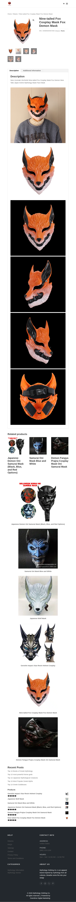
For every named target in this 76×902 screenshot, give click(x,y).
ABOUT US (45, 864)
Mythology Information (16, 870)
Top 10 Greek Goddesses (17, 785)
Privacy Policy (13, 855)
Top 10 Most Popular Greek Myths (20, 781)
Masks (15, 14)
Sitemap (11, 848)
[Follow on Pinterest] (52, 883)
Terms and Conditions (16, 858)
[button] (33, 20)
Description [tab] (14, 71)
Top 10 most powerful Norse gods (20, 774)
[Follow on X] (49, 883)
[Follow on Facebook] (41, 883)
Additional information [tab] (32, 71)
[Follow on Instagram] (45, 883)
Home (10, 14)
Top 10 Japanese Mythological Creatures (23, 778)
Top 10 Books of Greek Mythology (20, 771)
